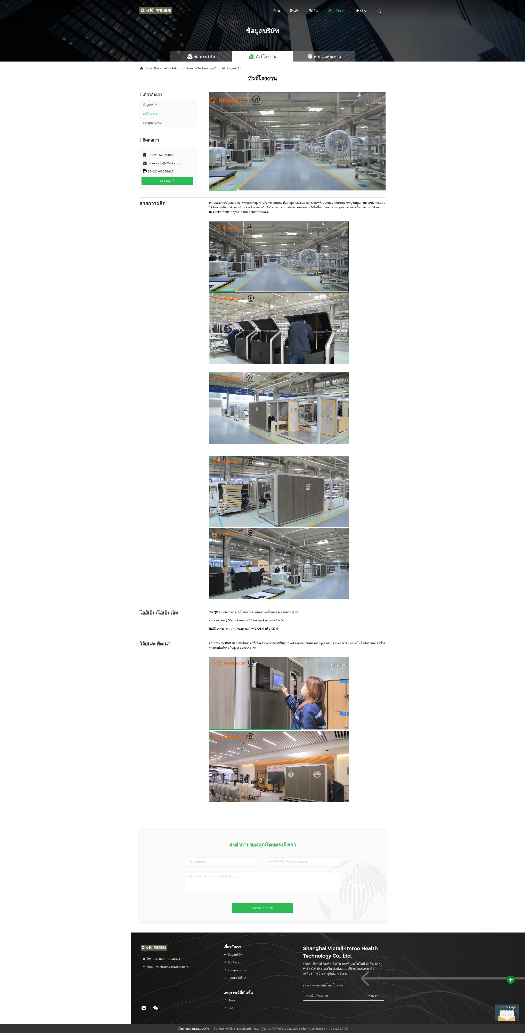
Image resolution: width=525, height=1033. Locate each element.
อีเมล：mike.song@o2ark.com (167, 967)
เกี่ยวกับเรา (336, 11)
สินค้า (294, 11)
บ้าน (276, 11)
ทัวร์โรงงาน (150, 114)
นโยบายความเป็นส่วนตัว (193, 1029)
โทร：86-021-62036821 (163, 959)
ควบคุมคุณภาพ (152, 123)
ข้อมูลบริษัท (150, 105)
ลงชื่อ (374, 996)
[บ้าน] (155, 10)
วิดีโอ (313, 11)
